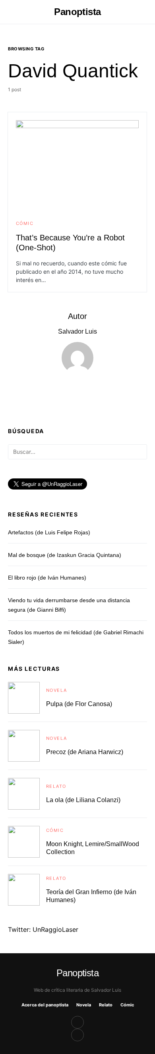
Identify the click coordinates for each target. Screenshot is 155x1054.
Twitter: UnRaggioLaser (43, 929)
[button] (10, 12)
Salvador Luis (77, 331)
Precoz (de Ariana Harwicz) (84, 752)
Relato (56, 786)
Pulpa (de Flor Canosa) (79, 704)
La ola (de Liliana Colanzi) (83, 800)
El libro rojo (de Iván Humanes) (47, 577)
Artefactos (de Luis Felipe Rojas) (49, 532)
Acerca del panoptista (44, 1005)
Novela (56, 690)
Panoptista (77, 11)
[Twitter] (77, 1022)
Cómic (24, 223)
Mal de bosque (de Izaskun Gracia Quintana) (64, 555)
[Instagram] (77, 1035)
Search (140, 452)
